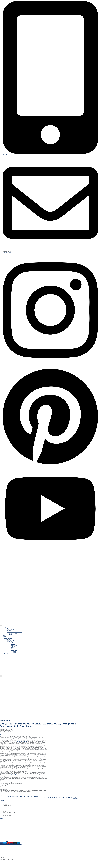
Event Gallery (10, 641)
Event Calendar (6, 639)
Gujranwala (14, 645)
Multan (12, 647)
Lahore (13, 642)
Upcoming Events (11, 640)
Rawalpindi (14, 650)
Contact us (5, 653)
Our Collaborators (11, 630)
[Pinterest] (50, 465)
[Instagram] (50, 364)
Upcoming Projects (7, 638)
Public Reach (10, 634)
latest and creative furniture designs (18, 741)
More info (2, 734)
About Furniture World (12, 629)
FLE (4, 635)
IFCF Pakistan (6, 636)
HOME (4, 627)
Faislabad (13, 648)
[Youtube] (50, 550)
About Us (9, 628)
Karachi (13, 644)
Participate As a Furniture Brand (14, 632)
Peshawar (13, 651)
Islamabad (13, 646)
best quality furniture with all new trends (20, 774)
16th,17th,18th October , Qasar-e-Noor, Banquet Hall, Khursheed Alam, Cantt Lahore (20, 796)
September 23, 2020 (5, 720)
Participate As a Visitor (12, 633)
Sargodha (13, 652)
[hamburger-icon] (1, 625)
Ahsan (2, 793)
